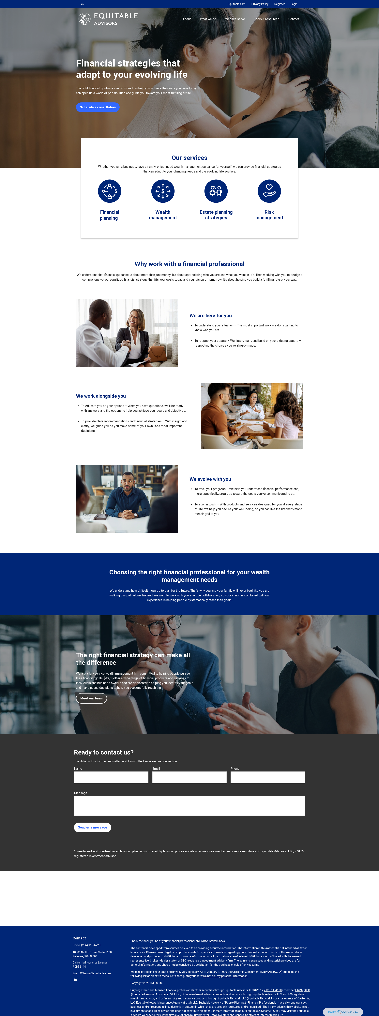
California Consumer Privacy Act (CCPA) (257, 971)
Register (279, 4)
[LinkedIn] (82, 4)
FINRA (299, 990)
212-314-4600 (273, 990)
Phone (235, 768)
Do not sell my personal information (225, 976)
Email (156, 768)
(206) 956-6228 (90, 945)
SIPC (307, 990)
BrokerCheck (217, 941)
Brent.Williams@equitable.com (92, 973)
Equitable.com (237, 4)
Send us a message (92, 827)
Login (294, 4)
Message (80, 793)
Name (78, 768)
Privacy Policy (259, 4)
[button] (186, 18)
